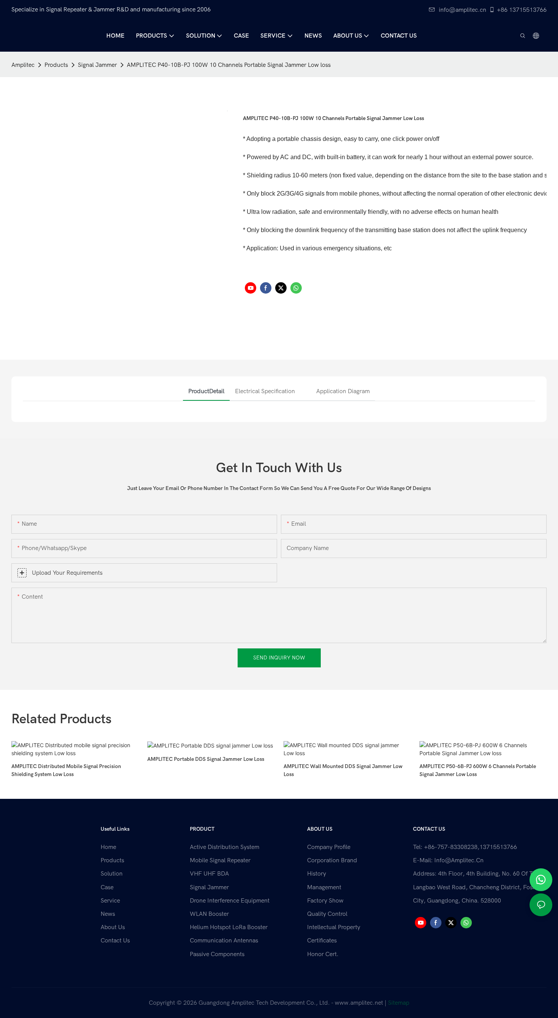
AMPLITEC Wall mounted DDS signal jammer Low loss (343, 770)
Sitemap (398, 1002)
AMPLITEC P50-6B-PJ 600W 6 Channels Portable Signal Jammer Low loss (477, 770)
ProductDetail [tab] (206, 391)
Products (56, 65)
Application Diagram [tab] (343, 391)
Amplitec (23, 65)
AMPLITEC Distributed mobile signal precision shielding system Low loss (66, 770)
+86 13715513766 (522, 9)
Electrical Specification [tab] (265, 391)
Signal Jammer (97, 65)
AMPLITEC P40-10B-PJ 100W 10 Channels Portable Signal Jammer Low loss (229, 65)
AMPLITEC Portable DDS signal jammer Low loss (205, 759)
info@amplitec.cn (462, 9)
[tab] (305, 384)
